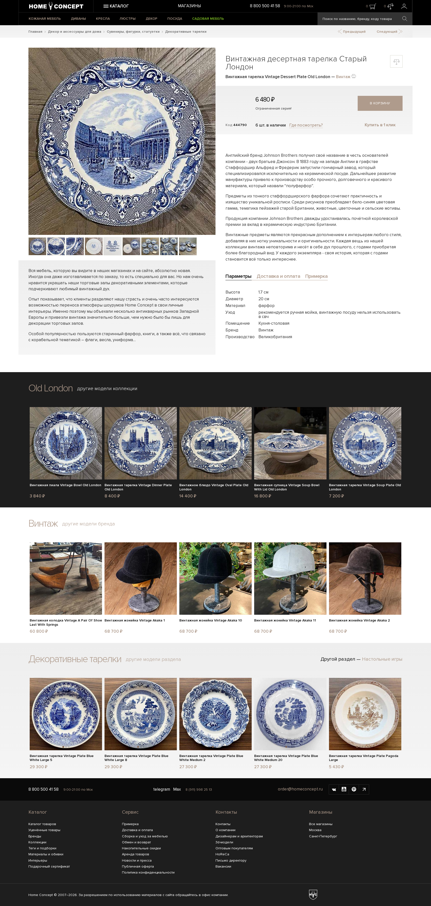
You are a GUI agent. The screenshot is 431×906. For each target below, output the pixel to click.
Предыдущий (354, 31)
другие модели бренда (88, 524)
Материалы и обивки (45, 854)
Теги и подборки (42, 848)
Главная (35, 31)
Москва (315, 830)
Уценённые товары (44, 830)
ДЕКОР (151, 18)
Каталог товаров (42, 824)
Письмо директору (231, 860)
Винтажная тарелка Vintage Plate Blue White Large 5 (62, 758)
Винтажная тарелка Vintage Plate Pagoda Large (363, 758)
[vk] (334, 789)
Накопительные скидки (141, 848)
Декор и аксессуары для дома (74, 31)
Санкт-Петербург (323, 836)
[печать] (353, 76)
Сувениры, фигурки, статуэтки (133, 31)
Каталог (37, 812)
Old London (50, 388)
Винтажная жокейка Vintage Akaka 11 (285, 620)
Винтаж (343, 76)
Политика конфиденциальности (148, 872)
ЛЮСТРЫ (128, 18)
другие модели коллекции (107, 389)
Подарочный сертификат (49, 866)
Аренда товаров (135, 854)
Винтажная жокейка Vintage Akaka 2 (359, 620)
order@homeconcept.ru (300, 789)
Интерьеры (37, 860)
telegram (161, 789)
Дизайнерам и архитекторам (239, 836)
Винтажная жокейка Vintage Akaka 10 (210, 620)
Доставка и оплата (137, 830)
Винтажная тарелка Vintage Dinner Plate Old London (138, 487)
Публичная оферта (138, 866)
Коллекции (37, 842)
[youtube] (344, 789)
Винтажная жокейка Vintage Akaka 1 (135, 620)
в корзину (380, 103)
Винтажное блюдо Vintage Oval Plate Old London (213, 487)
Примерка (130, 824)
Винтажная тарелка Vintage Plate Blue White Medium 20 (286, 758)
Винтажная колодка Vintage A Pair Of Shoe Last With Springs (66, 622)
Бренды (34, 836)
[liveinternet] (364, 789)
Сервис (130, 812)
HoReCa (222, 854)
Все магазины (320, 824)
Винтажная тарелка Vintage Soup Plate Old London (365, 487)
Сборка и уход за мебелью (145, 836)
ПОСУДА (174, 18)
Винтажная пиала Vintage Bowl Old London (65, 485)
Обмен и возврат (136, 842)
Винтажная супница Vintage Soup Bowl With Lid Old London (286, 487)
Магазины (189, 5)
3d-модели (224, 842)
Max (177, 789)
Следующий (387, 31)
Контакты (226, 812)
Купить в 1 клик (380, 125)
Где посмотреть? (306, 125)
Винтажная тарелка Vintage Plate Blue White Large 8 (136, 758)
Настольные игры (382, 659)
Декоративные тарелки (186, 31)
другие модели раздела (153, 659)
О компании (225, 830)
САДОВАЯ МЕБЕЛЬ (208, 18)
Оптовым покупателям (234, 848)
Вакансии (223, 866)
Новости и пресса (137, 860)
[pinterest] (354, 789)
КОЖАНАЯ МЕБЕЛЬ (45, 18)
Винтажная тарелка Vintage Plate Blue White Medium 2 (211, 758)
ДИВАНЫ (78, 18)
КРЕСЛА (103, 18)
